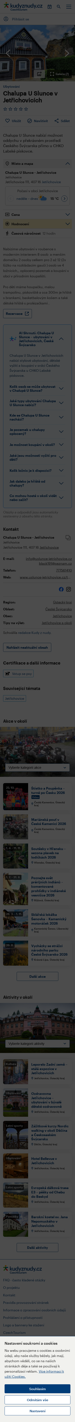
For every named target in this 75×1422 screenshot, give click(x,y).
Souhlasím (37, 1389)
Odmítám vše (37, 1400)
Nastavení (37, 1411)
